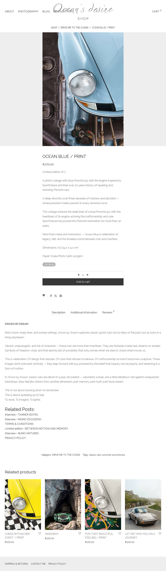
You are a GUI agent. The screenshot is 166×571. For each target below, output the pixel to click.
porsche (106, 455)
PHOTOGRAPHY (28, 11)
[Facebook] (154, 563)
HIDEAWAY (52, 533)
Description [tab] (58, 312)
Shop (54, 27)
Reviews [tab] (108, 312)
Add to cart (83, 281)
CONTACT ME (38, 564)
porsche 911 (118, 455)
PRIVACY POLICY (57, 564)
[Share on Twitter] (55, 296)
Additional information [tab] (84, 312)
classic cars (95, 455)
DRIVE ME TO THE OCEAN (74, 27)
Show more (10, 542)
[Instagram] (159, 563)
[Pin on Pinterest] (60, 296)
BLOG (46, 11)
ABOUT (9, 11)
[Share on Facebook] (51, 296)
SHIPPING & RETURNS (16, 564)
